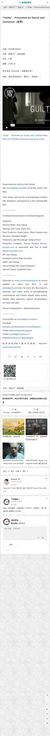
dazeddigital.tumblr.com (19, 334)
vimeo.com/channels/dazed (26, 281)
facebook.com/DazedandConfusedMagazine (22, 327)
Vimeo (41, 139)
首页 (5, 7)
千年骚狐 (11, 395)
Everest (14, 479)
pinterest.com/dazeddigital (22, 338)
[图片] (43, 538)
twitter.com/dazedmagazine (20, 331)
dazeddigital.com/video (17, 188)
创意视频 (21, 54)
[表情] (39, 538)
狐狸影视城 (26, 2)
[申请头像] (44, 521)
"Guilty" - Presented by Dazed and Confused (23, 135)
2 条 (10, 59)
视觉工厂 (12, 7)
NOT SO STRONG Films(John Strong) (19, 139)
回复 (15, 485)
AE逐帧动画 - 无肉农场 (11, 436)
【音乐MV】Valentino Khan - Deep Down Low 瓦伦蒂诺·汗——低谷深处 (13, 463)
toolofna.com (16, 251)
